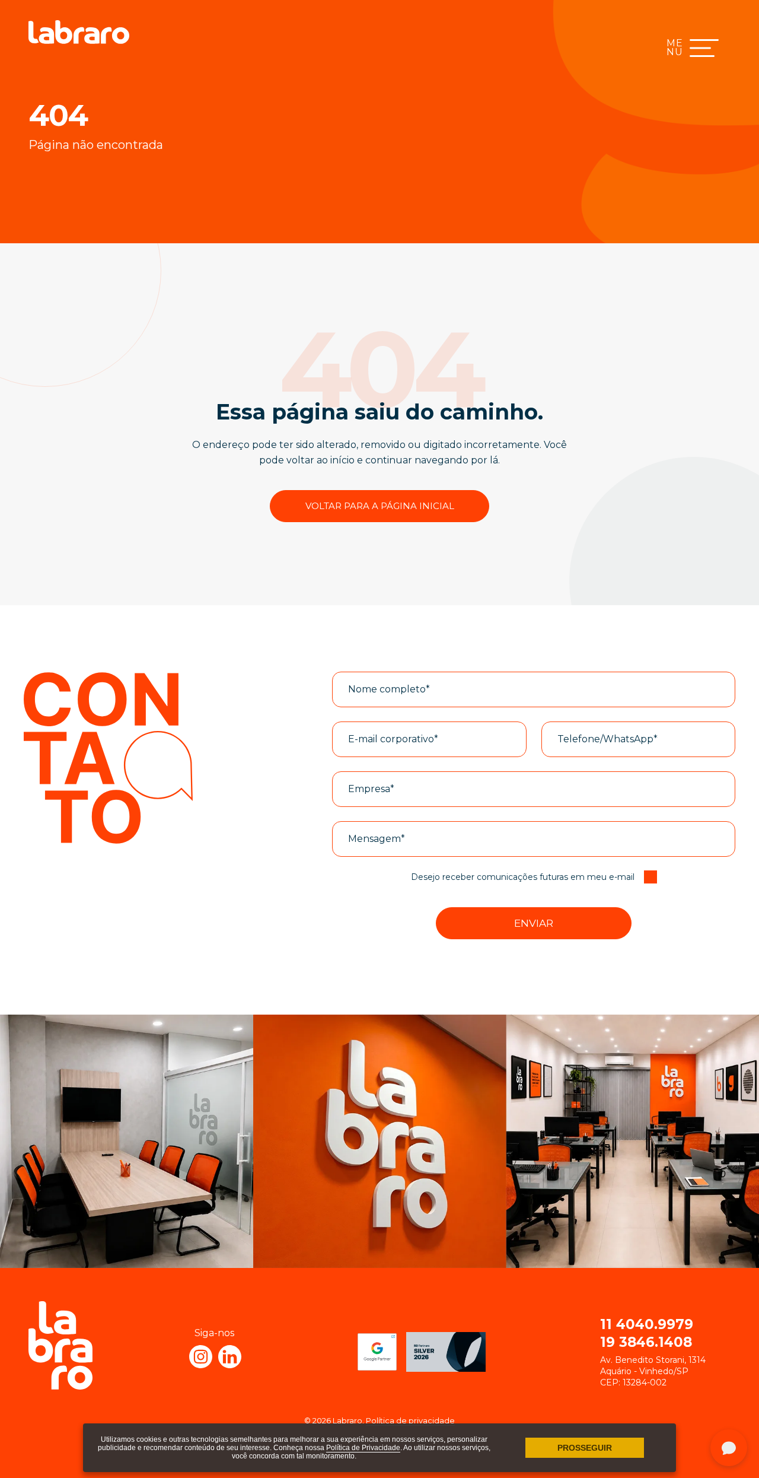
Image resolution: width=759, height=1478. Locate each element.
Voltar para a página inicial (379, 505)
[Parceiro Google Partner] (377, 1352)
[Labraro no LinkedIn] (229, 1356)
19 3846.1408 (646, 1342)
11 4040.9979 (646, 1324)
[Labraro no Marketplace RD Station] (446, 1352)
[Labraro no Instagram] (200, 1356)
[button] (534, 923)
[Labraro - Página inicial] (78, 32)
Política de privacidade (410, 1420)
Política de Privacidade (363, 1448)
